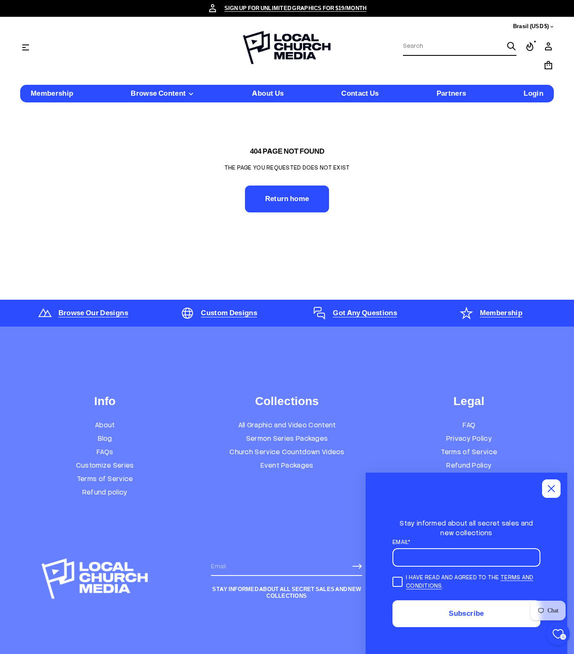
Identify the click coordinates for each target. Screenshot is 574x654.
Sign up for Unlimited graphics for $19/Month (295, 8)
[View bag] (548, 65)
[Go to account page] (548, 46)
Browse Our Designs (93, 312)
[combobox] (453, 46)
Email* (401, 542)
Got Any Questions (365, 312)
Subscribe (466, 613)
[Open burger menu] (26, 47)
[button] (459, 46)
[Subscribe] (357, 566)
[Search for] (511, 46)
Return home (287, 198)
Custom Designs (229, 312)
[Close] (551, 488)
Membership (501, 312)
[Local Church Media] (287, 47)
